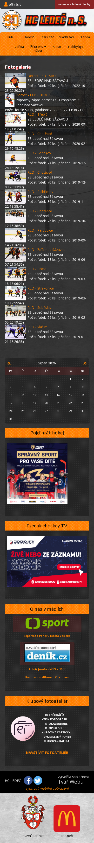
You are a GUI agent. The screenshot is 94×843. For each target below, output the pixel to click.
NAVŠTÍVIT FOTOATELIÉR (47, 752)
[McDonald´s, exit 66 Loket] (67, 819)
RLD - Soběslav (39, 307)
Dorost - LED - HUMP (33, 95)
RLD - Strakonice (40, 288)
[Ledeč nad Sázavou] (33, 813)
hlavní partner (33, 835)
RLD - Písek (36, 269)
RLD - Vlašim (37, 327)
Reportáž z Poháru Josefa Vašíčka (47, 636)
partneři (67, 835)
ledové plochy (74, 4)
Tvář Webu (71, 781)
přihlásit (15, 4)
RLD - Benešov (39, 153)
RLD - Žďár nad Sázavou (46, 249)
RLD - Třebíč (37, 114)
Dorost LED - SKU (41, 75)
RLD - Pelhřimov (40, 191)
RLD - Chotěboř (39, 133)
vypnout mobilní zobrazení (47, 788)
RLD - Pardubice (40, 230)
